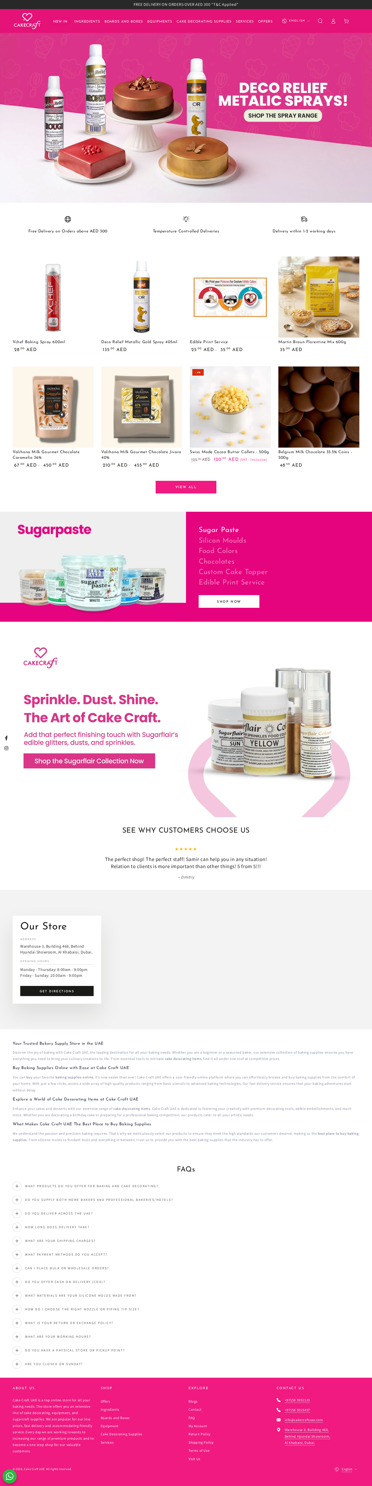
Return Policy (200, 1434)
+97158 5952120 (297, 1400)
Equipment (110, 1426)
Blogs (193, 1401)
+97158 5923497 (297, 1410)
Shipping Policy (201, 1442)
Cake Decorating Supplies (121, 1434)
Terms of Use (199, 1450)
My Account (198, 1426)
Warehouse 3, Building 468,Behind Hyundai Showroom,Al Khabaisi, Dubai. (307, 1436)
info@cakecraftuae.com (304, 1420)
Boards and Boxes (115, 1418)
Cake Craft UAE (34, 1469)
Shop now (229, 601)
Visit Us (194, 1459)
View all (186, 487)
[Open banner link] (186, 106)
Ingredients (110, 1409)
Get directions (57, 991)
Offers (106, 1401)
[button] (320, 21)
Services (107, 1442)
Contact (195, 1409)
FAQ (192, 1418)
